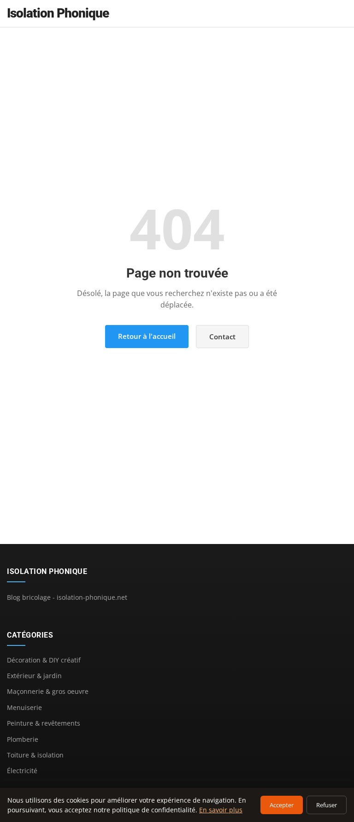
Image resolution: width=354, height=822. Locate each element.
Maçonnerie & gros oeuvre (47, 691)
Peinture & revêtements (43, 723)
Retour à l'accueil (147, 336)
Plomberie (22, 739)
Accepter (282, 805)
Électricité (22, 770)
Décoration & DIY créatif (44, 660)
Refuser (326, 805)
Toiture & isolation (35, 755)
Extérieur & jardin (34, 675)
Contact (222, 336)
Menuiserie (24, 707)
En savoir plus (220, 809)
